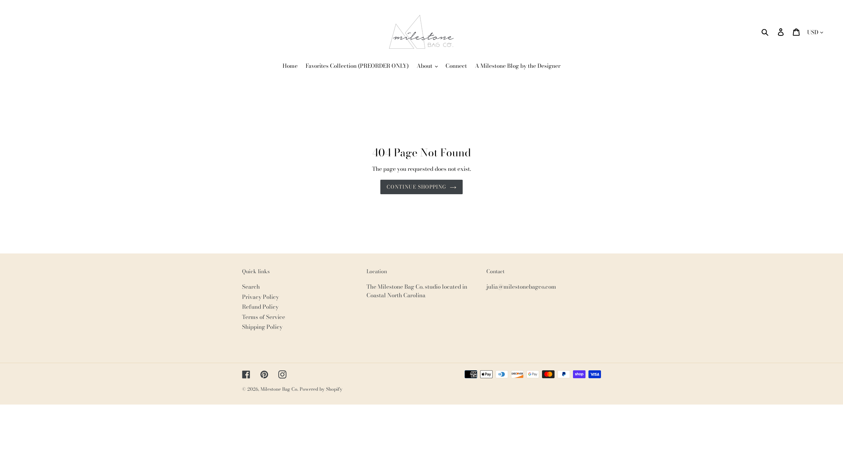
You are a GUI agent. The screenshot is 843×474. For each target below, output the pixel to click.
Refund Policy (260, 307)
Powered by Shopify (321, 389)
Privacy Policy (260, 297)
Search (251, 286)
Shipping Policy (262, 327)
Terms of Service (263, 317)
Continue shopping (416, 187)
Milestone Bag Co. (279, 389)
